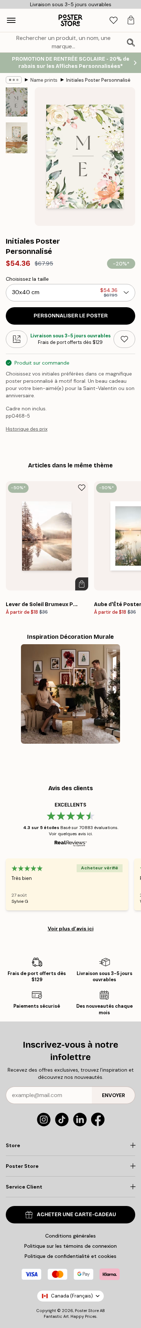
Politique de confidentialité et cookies (70, 1256)
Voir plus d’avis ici (71, 928)
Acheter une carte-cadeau (76, 1214)
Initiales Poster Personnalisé (98, 80)
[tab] (113, 20)
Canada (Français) (72, 1296)
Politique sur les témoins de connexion (70, 1246)
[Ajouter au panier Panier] (81, 583)
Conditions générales (70, 1235)
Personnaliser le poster (71, 316)
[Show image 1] (16, 102)
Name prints (43, 80)
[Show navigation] (11, 20)
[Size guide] (16, 339)
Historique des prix (26, 429)
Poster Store (87, 1310)
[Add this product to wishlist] (124, 339)
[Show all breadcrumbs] (14, 80)
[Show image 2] (16, 137)
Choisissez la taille (27, 279)
